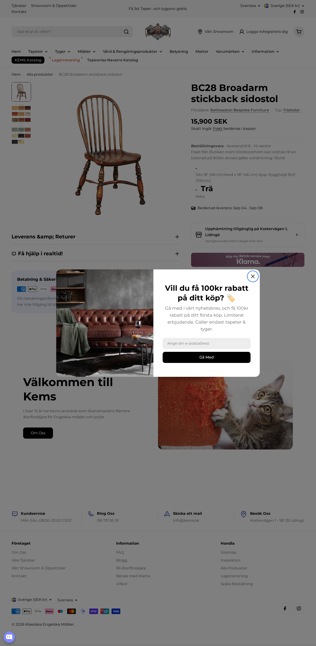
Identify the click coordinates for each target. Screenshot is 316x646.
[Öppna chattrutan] (9, 637)
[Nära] (252, 276)
